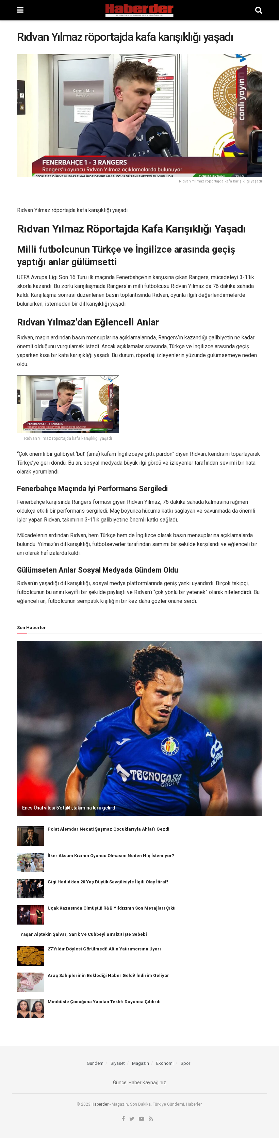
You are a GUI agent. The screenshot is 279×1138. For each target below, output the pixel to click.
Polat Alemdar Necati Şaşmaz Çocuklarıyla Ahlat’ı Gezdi (108, 829)
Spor (185, 1063)
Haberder (100, 1104)
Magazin (140, 1063)
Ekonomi (165, 1063)
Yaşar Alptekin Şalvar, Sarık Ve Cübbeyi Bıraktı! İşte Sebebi (83, 934)
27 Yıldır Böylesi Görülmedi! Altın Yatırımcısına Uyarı (104, 948)
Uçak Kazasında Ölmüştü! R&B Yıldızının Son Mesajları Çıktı (112, 908)
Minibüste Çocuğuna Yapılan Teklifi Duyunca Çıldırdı (104, 1001)
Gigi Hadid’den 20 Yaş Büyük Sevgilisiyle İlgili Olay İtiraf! (108, 881)
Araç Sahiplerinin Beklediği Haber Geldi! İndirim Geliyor (108, 975)
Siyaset (118, 1063)
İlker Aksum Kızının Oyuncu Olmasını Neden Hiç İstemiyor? (111, 855)
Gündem (95, 1063)
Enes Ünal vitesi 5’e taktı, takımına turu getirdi (69, 808)
